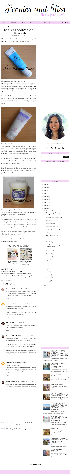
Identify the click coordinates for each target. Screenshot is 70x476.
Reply (7, 298)
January (48, 281)
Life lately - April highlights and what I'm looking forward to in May (59, 441)
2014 (45, 196)
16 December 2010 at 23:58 (19, 289)
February (48, 278)
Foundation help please (51, 226)
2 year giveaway (57, 384)
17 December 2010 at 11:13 (25, 336)
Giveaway (54, 429)
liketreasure (9, 289)
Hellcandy (8, 323)
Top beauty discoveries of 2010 (53, 217)
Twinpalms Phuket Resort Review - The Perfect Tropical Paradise (59, 365)
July (47, 263)
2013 (45, 199)
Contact (23, 22)
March (47, 275)
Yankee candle (19, 278)
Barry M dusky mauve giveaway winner (55, 238)
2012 (45, 202)
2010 (45, 209)
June (47, 266)
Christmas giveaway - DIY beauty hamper (13, 262)
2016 (45, 190)
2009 (45, 285)
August (48, 260)
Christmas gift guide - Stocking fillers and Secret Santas (26, 262)
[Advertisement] (55, 56)
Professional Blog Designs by (35, 472)
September (48, 257)
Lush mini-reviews (50, 223)
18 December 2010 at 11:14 (20, 362)
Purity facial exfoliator (18, 276)
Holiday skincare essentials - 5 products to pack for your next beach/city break (59, 353)
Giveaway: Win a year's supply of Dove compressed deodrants (59, 418)
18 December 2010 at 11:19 (25, 381)
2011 (45, 205)
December (48, 211)
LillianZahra (9, 362)
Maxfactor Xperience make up (53, 242)
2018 (45, 184)
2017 (45, 187)
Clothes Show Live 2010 (51, 235)
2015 (45, 193)
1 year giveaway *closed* (57, 375)
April (47, 272)
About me (13, 22)
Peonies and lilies (37, 464)
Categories (47, 22)
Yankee (13, 278)
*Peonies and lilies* (10, 336)
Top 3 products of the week (52, 229)
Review (8, 278)
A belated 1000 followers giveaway (59, 394)
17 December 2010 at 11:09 (19, 323)
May (47, 269)
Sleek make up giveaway (56, 450)
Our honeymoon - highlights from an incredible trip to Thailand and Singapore (59, 406)
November (49, 251)
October (48, 254)
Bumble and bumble (10, 273)
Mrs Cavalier (9, 304)
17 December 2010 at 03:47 (20, 304)
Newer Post (7, 422)
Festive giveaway (49, 232)
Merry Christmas (50, 220)
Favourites (9, 276)
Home (4, 22)
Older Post (30, 422)
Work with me (35, 22)
